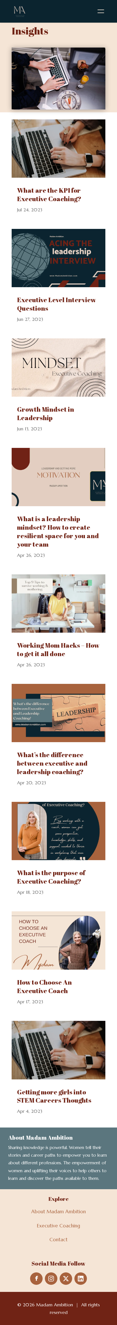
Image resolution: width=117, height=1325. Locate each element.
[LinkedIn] (80, 1278)
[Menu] (101, 11)
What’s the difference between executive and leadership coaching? (52, 763)
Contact (58, 1239)
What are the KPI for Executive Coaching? (49, 194)
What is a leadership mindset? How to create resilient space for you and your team (58, 531)
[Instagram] (51, 1278)
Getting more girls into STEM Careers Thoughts (54, 1096)
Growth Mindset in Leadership (45, 413)
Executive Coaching (58, 1226)
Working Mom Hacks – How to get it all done (58, 649)
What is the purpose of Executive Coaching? (51, 877)
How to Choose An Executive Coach (44, 986)
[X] (66, 1278)
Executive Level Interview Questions (56, 304)
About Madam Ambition (58, 1211)
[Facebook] (36, 1278)
